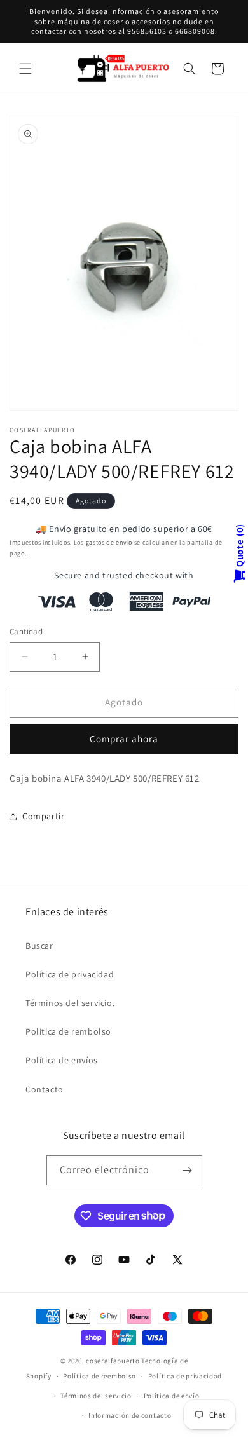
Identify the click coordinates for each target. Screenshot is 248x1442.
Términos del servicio (96, 1395)
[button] (25, 69)
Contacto (44, 1089)
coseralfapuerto (113, 1360)
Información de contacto (129, 1415)
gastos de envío (109, 542)
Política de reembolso (99, 1375)
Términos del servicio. (69, 1003)
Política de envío (172, 1395)
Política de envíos (61, 1060)
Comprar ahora (124, 739)
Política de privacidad (69, 974)
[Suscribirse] (188, 1170)
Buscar (39, 945)
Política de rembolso (68, 1031)
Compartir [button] (43, 816)
